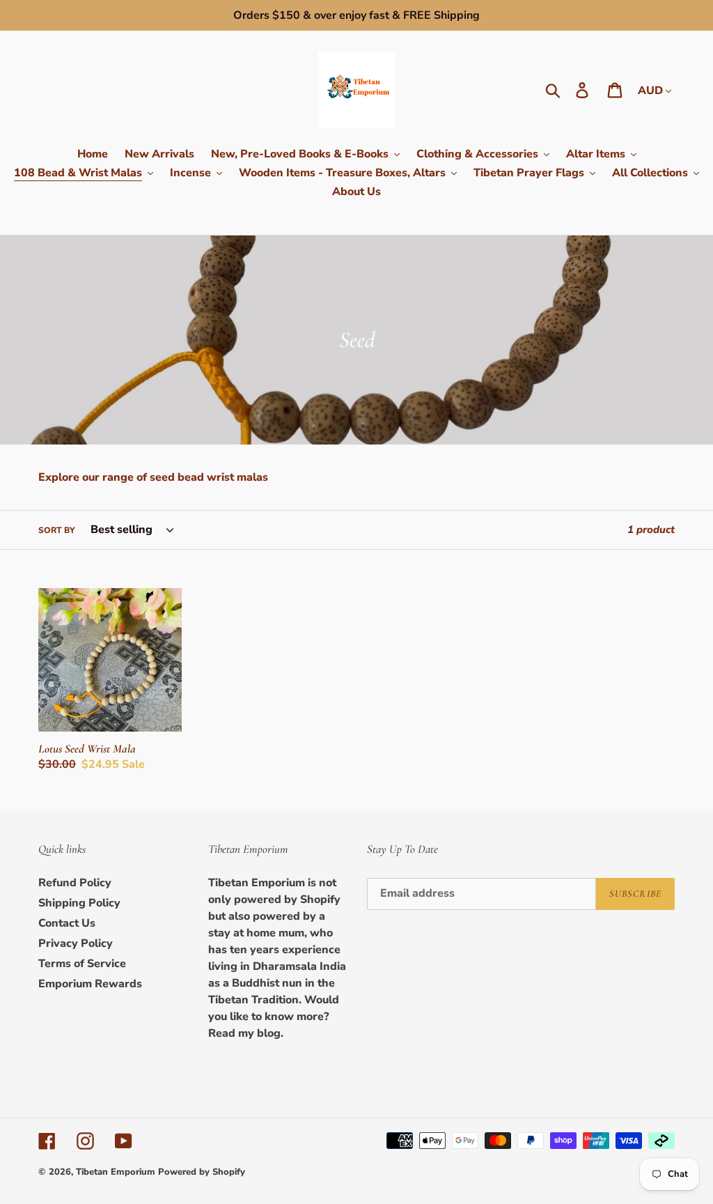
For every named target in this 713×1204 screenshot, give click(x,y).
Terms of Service (82, 963)
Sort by (56, 530)
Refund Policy (74, 882)
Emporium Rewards (90, 983)
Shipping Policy (79, 903)
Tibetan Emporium (115, 1172)
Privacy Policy (75, 943)
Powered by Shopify (201, 1172)
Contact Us (66, 923)
